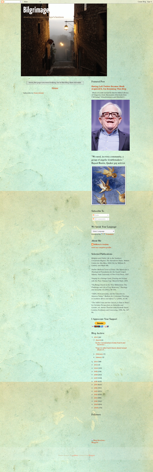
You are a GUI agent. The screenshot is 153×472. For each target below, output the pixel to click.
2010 (96, 401)
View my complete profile (101, 247)
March (98, 340)
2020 (96, 368)
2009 (96, 404)
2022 (96, 362)
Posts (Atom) (39, 93)
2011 (96, 398)
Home (55, 88)
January (99, 357)
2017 (96, 378)
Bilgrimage (36, 10)
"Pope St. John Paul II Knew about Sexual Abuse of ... (111, 349)
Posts (96, 215)
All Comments (99, 219)
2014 (96, 388)
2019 (96, 371)
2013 (96, 391)
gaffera (75, 455)
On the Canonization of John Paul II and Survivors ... (110, 344)
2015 (96, 385)
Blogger (92, 455)
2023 (96, 337)
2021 (96, 365)
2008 (96, 408)
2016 (96, 381)
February (99, 354)
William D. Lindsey (101, 244)
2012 (96, 394)
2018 (96, 375)
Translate (110, 234)
